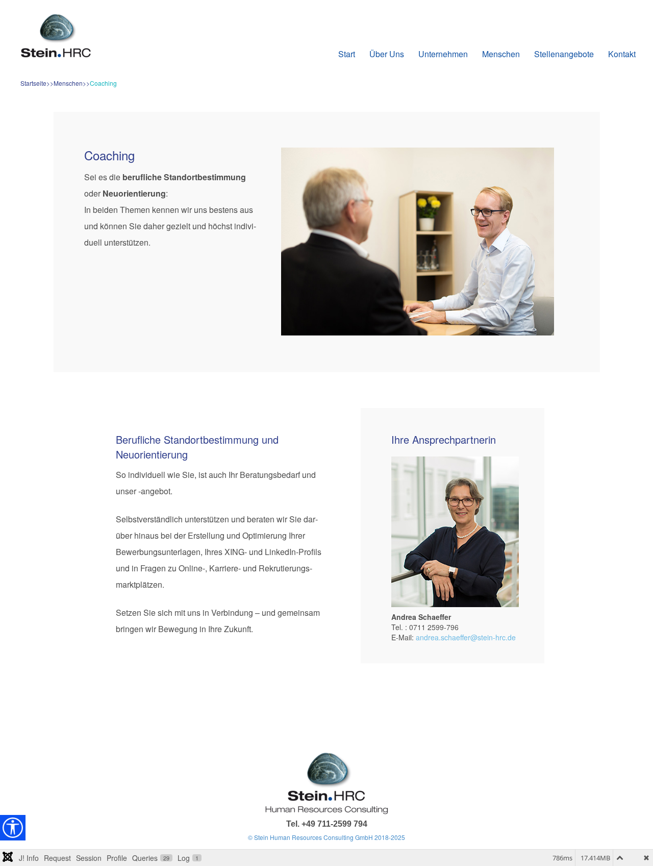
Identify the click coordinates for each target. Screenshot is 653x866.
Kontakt (622, 54)
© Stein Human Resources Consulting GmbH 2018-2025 (326, 837)
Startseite (33, 83)
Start (346, 54)
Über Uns (386, 54)
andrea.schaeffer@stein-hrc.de (466, 637)
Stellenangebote (564, 54)
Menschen (501, 54)
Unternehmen (443, 54)
